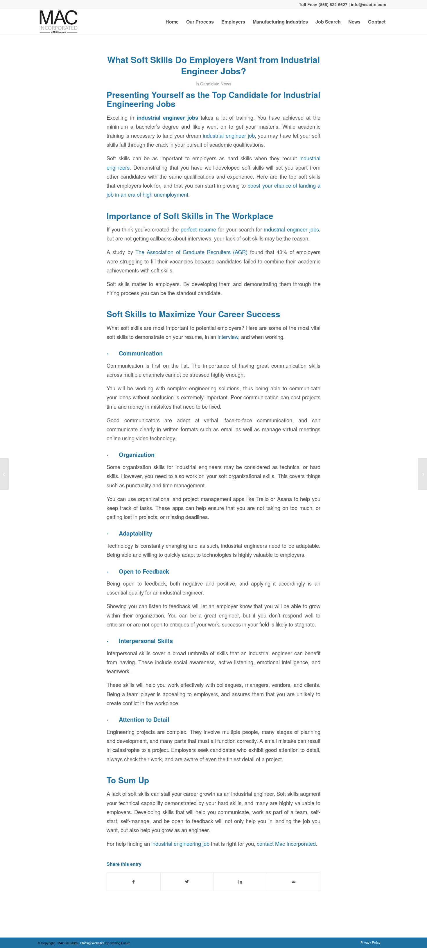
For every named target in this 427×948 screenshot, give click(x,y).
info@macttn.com (368, 4)
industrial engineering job (180, 843)
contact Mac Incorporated (286, 843)
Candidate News (215, 83)
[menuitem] (172, 22)
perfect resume (198, 229)
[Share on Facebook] (133, 882)
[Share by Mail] (293, 882)
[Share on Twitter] (187, 882)
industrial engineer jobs (291, 229)
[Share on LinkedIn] (240, 882)
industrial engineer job (228, 135)
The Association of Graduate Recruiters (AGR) (191, 252)
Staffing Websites (92, 942)
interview (228, 336)
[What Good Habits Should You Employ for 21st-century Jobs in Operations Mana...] (4, 474)
